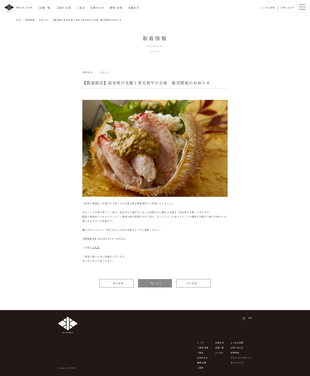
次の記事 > (193, 283)
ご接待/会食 (63, 7)
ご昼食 (200, 368)
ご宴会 (81, 7)
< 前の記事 (116, 283)
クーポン (219, 353)
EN (250, 318)
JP (243, 318)
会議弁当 (133, 7)
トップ (200, 343)
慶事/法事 (116, 7)
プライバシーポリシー (241, 358)
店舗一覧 (44, 7)
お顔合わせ (97, 7)
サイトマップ (237, 363)
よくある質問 (268, 8)
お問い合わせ (287, 8)
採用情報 (235, 353)
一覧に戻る (155, 283)
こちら (96, 248)
